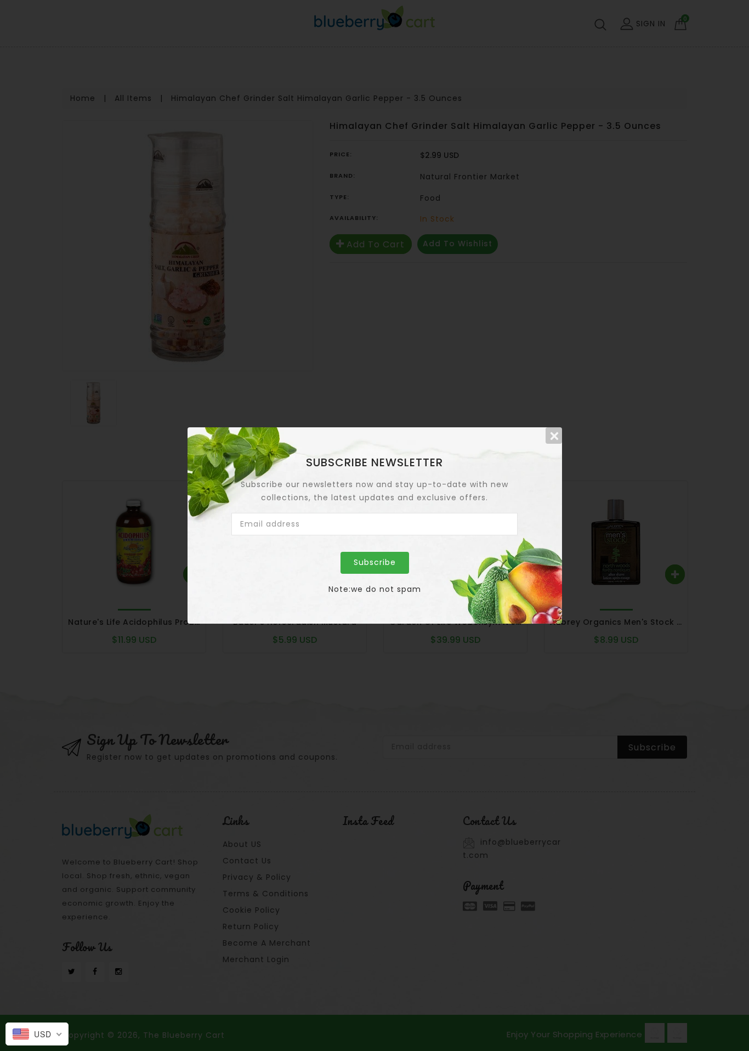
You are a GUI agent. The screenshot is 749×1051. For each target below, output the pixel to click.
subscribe (375, 562)
